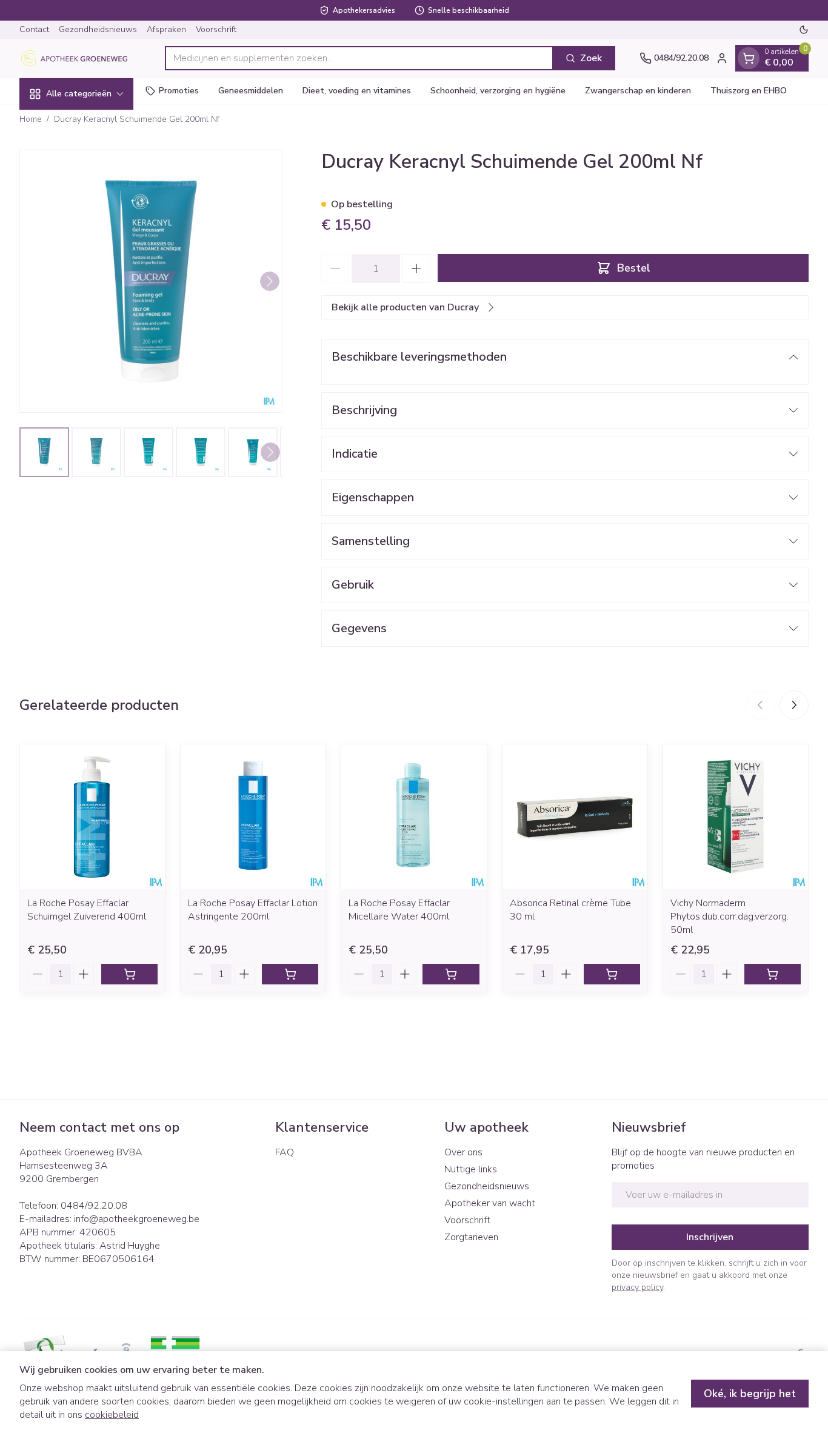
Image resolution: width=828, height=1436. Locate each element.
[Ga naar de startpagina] (80, 58)
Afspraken (166, 29)
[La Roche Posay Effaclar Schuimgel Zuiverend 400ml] (92, 816)
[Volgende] (269, 281)
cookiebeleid (112, 1414)
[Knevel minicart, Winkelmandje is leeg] (749, 58)
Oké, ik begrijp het (750, 1393)
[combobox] (359, 58)
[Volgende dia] (794, 705)
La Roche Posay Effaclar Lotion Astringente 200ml (253, 910)
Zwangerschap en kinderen (638, 90)
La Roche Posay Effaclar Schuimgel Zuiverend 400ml (86, 910)
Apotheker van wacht (489, 1203)
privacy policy (637, 1287)
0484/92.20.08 (94, 1205)
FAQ (284, 1152)
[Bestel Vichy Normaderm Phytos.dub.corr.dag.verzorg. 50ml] (772, 974)
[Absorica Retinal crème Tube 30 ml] (574, 816)
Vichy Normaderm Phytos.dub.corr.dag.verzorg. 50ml (729, 917)
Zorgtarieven (471, 1237)
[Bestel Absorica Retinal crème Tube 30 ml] (612, 974)
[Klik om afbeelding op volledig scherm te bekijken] (151, 281)
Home (30, 119)
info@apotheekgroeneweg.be (136, 1219)
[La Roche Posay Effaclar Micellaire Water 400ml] (413, 816)
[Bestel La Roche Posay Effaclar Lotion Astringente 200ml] (290, 974)
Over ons (463, 1152)
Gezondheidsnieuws (98, 29)
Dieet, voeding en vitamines (356, 90)
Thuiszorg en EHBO (748, 90)
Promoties (179, 90)
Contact (34, 29)
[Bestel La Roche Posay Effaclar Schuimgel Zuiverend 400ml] (129, 974)
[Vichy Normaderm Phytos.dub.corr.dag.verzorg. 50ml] (735, 816)
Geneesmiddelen (250, 90)
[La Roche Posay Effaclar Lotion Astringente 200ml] (253, 816)
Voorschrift (216, 29)
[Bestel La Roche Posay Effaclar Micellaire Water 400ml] (450, 974)
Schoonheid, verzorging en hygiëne (498, 90)
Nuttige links (470, 1169)
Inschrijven (709, 1237)
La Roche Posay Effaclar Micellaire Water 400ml (399, 910)
